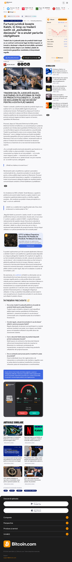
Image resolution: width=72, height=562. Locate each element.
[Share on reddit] (25, 64)
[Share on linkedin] (28, 64)
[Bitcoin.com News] (8, 3)
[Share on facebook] (19, 64)
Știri (25, 20)
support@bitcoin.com (10, 557)
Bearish (22, 413)
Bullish (34, 413)
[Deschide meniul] (67, 2)
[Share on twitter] (22, 64)
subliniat (18, 275)
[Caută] (63, 2)
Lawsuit (19, 490)
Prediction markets (30, 490)
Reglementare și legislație (28, 20)
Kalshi (12, 490)
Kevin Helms (11, 64)
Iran (5, 490)
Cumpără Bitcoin (62, 19)
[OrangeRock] (12, 12)
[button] (39, 58)
